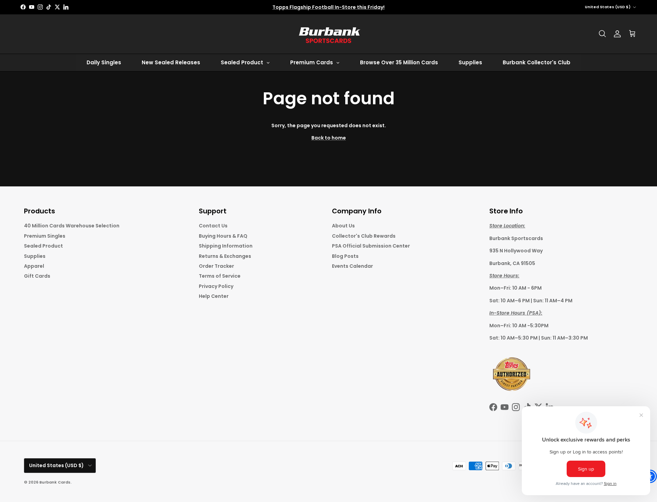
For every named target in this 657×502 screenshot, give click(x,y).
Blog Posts (345, 256)
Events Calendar (352, 266)
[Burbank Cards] (328, 34)
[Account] (617, 34)
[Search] (602, 33)
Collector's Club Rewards (364, 236)
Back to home (328, 137)
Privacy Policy (216, 286)
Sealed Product (43, 245)
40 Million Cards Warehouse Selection (71, 225)
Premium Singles (44, 236)
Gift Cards (37, 276)
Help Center (214, 296)
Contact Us (213, 225)
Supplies (35, 256)
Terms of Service (220, 276)
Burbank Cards (54, 482)
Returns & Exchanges (225, 256)
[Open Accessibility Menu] (650, 476)
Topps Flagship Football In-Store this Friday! (328, 7)
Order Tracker (216, 266)
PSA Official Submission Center (371, 245)
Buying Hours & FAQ (223, 236)
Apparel (34, 266)
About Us (343, 225)
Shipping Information (226, 245)
